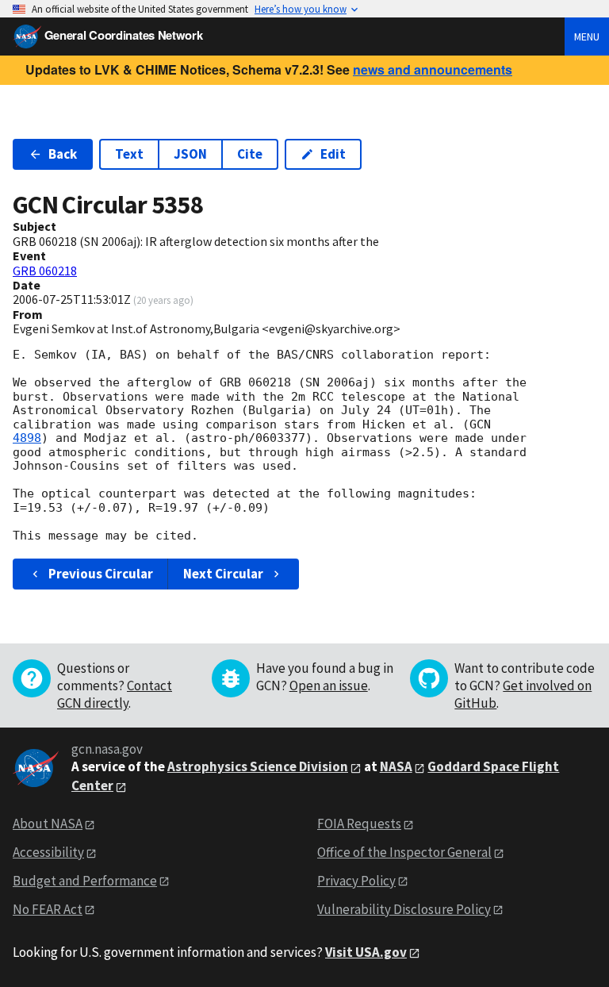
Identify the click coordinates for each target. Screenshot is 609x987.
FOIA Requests (359, 823)
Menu (586, 36)
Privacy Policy (356, 880)
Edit (333, 154)
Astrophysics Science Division (257, 766)
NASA (396, 766)
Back (62, 154)
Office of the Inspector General (404, 852)
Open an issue (328, 685)
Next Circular (223, 573)
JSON (190, 154)
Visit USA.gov (366, 952)
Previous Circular (100, 573)
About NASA (47, 823)
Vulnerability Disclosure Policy (404, 909)
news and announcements (432, 69)
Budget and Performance (85, 880)
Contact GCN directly (114, 694)
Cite (249, 154)
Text (129, 154)
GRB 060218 (45, 270)
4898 (27, 438)
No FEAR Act (47, 909)
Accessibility (48, 852)
